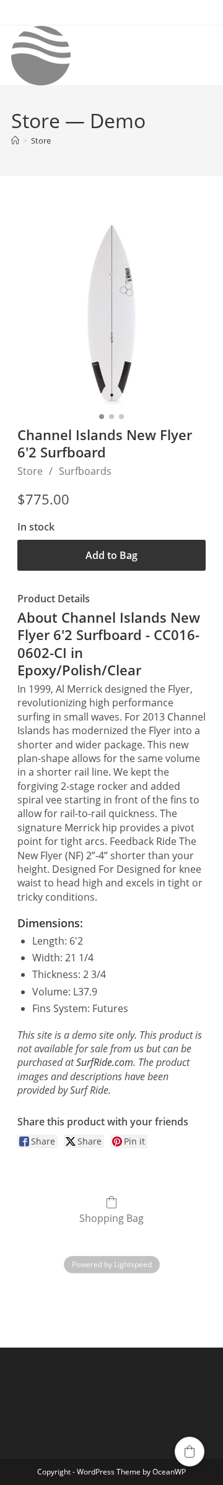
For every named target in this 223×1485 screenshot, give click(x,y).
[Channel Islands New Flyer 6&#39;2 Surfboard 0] (111, 313)
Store (41, 140)
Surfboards (85, 471)
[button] (189, 1451)
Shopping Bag (111, 1217)
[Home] (15, 140)
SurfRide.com (104, 1062)
